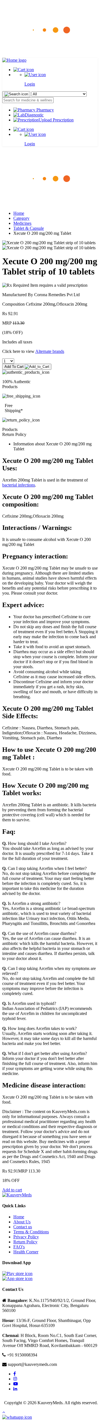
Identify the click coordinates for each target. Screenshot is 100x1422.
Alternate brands (49, 351)
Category (21, 218)
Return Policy (25, 1241)
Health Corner (25, 1251)
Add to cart (12, 1190)
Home (18, 213)
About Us (22, 1221)
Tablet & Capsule (28, 228)
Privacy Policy (26, 1236)
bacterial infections (18, 485)
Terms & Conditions (31, 1231)
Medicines (22, 223)
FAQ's (19, 1246)
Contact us (22, 1226)
